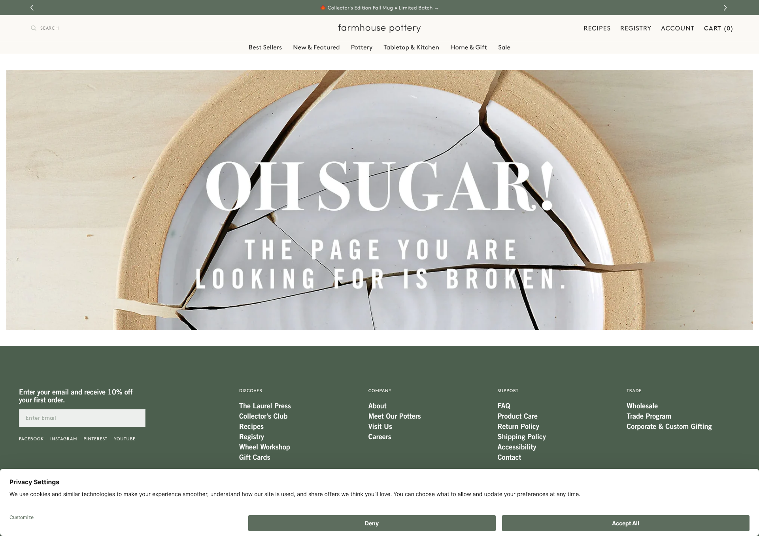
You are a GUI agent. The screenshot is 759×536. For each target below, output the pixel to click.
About (377, 406)
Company (380, 391)
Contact (509, 457)
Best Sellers (265, 47)
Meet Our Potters (394, 416)
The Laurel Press (265, 406)
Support (508, 391)
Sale (504, 47)
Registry (635, 28)
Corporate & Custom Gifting (669, 426)
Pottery (362, 47)
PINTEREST (95, 439)
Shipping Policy (522, 436)
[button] (726, 8)
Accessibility (517, 447)
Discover (250, 391)
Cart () (719, 28)
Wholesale (642, 406)
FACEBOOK (31, 439)
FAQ (504, 406)
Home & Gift (468, 47)
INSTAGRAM (63, 439)
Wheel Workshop (264, 447)
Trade (634, 391)
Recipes (597, 28)
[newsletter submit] (136, 418)
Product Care (518, 416)
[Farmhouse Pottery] (379, 28)
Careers (379, 436)
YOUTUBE (125, 439)
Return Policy (518, 426)
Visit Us (380, 426)
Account (678, 28)
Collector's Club (263, 416)
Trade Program (649, 416)
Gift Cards (254, 457)
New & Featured (316, 47)
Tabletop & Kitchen (412, 47)
